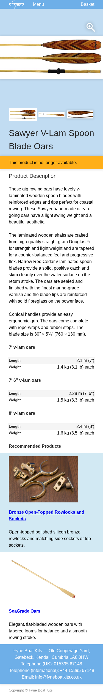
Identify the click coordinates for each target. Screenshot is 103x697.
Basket (87, 4)
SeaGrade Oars (24, 611)
